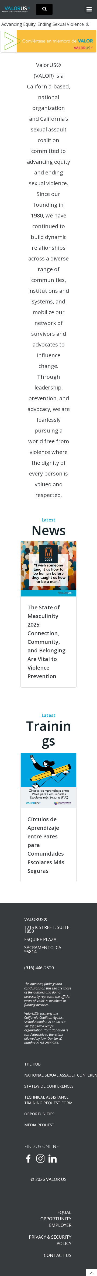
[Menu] (88, 9)
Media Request (39, 1124)
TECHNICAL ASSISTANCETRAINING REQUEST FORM (48, 1100)
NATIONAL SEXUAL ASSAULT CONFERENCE (48, 1075)
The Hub (32, 1064)
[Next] (85, 41)
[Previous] (12, 41)
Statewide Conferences (48, 1086)
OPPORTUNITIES (39, 1113)
